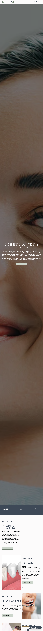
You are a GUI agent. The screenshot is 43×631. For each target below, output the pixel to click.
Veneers (24, 566)
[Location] (38, 1)
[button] (40, 2)
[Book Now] (36, 1)
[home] (8, 2)
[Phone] (34, 1)
